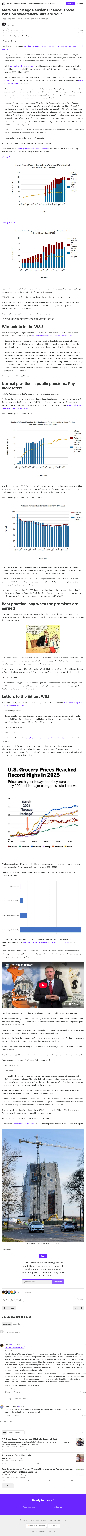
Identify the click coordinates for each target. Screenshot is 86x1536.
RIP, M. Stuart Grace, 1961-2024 (16, 1455)
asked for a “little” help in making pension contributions (45, 942)
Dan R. (7, 1345)
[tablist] (11, 1324)
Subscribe (70, 4)
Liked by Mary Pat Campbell (16, 1347)
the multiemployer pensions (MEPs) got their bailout (46, 737)
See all (6, 1486)
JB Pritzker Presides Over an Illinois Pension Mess (52, 335)
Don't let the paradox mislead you (15, 1475)
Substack (32, 1531)
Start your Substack (37, 1526)
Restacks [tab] (16, 1324)
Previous (10, 1308)
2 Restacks (27, 1292)
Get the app (54, 1526)
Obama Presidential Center (24, 1123)
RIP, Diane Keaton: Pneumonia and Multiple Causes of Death (30, 1439)
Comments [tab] (7, 1324)
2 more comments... (7, 1421)
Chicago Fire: (7, 156)
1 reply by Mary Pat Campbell (18, 1399)
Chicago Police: (8, 222)
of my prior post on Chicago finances (33, 148)
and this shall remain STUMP (13, 1458)
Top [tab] (4, 1433)
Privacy (43, 1520)
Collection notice (60, 1520)
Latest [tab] (10, 1433)
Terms (50, 1520)
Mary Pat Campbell (14, 23)
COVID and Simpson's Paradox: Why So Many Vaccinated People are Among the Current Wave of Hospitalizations (37, 1470)
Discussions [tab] (19, 1433)
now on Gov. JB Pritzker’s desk (22, 66)
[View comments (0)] (27, 1449)
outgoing (8, 80)
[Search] (82, 1432)
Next (77, 1308)
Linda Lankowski (11, 1406)
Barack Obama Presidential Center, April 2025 (43, 1243)
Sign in (80, 3)
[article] (43, 1444)
